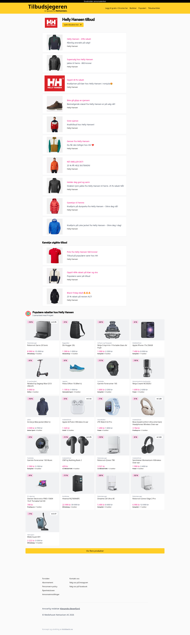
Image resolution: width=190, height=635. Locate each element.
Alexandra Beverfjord (70, 608)
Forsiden (45, 578)
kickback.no (67, 629)
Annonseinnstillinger (50, 594)
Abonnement (47, 582)
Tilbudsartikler (154, 8)
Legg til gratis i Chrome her (116, 8)
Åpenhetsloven (48, 590)
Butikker (133, 8)
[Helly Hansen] (51, 22)
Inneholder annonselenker (95, 1)
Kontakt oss (74, 578)
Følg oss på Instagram (78, 582)
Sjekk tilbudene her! (71, 25)
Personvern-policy (49, 586)
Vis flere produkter (95, 551)
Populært (142, 8)
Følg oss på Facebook (78, 586)
